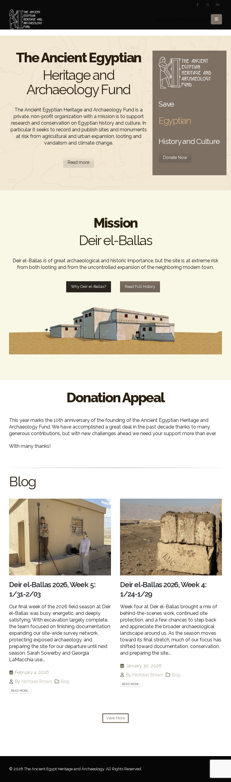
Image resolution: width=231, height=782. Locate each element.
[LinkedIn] (217, 4)
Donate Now (175, 157)
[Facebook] (197, 4)
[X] (207, 4)
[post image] (60, 537)
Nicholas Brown (36, 681)
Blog (65, 681)
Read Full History (140, 286)
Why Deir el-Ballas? (88, 286)
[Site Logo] (25, 19)
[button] (216, 19)
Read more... (20, 690)
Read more (78, 162)
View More (115, 718)
